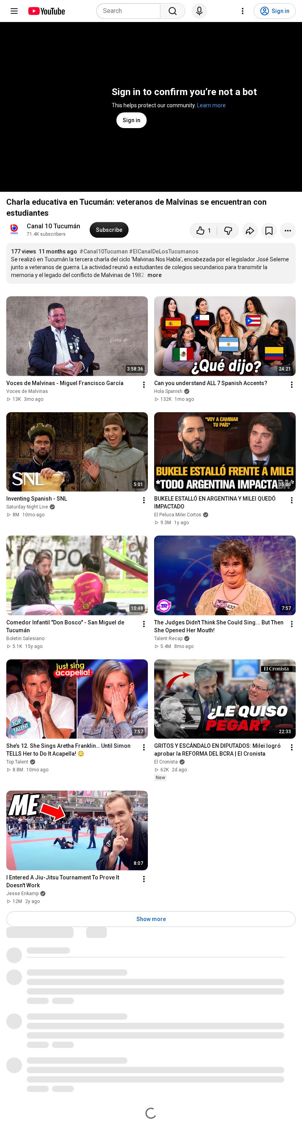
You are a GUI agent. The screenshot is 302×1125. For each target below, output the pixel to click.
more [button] (154, 275)
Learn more (211, 105)
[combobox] (130, 11)
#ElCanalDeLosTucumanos (164, 251)
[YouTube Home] (46, 11)
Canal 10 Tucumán (53, 226)
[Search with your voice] (199, 11)
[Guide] (14, 11)
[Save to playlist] (269, 231)
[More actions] (288, 231)
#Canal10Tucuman (103, 251)
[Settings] (242, 11)
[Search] (172, 11)
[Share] (250, 231)
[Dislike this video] (228, 231)
